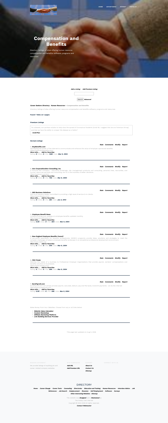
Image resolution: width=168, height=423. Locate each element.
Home (100, 6)
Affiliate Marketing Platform (45, 315)
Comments (109, 145)
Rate (101, 145)
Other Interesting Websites (80, 394)
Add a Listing (75, 89)
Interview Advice (124, 388)
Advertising (111, 6)
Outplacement (74, 391)
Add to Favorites (48, 152)
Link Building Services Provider (46, 317)
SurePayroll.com (38, 284)
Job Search (63, 391)
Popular (133, 6)
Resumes (85, 391)
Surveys (117, 391)
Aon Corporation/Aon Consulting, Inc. (46, 169)
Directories (78, 388)
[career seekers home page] (43, 10)
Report (124, 145)
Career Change (45, 388)
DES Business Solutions (41, 192)
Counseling (68, 388)
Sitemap (94, 394)
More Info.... (35, 152)
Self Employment (97, 391)
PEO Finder (36, 260)
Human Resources (58, 105)
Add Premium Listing (90, 89)
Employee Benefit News (41, 214)
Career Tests (57, 388)
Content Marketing (41, 313)
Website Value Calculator (43, 311)
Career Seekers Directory (39, 105)
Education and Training (92, 388)
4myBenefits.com (38, 147)
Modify (117, 145)
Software (108, 391)
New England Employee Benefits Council (47, 236)
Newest (123, 6)
